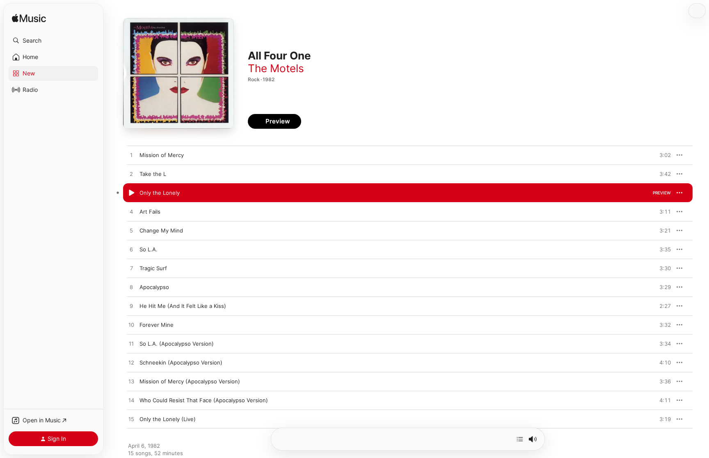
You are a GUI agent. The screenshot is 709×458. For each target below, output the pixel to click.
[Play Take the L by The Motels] (131, 174)
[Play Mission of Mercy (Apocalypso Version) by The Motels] (131, 381)
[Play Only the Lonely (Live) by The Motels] (131, 419)
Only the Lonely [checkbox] (160, 192)
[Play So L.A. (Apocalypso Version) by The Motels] (131, 344)
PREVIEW (662, 155)
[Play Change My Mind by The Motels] (131, 231)
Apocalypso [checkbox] (154, 287)
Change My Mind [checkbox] (161, 230)
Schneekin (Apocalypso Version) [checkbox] (181, 362)
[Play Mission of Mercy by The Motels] (131, 155)
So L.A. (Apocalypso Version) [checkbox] (177, 343)
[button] (53, 41)
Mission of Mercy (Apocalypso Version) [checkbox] (190, 381)
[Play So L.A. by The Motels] (131, 249)
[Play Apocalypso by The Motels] (131, 287)
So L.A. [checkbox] (149, 249)
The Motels (276, 68)
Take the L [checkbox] (153, 174)
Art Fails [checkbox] (150, 211)
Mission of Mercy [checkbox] (162, 155)
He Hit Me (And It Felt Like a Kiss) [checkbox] (183, 306)
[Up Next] (520, 439)
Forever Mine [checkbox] (157, 324)
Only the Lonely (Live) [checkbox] (168, 419)
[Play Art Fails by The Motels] (131, 212)
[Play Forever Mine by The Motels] (131, 325)
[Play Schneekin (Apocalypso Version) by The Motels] (131, 363)
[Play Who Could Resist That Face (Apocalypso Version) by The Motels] (131, 400)
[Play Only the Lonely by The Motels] (131, 193)
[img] (29, 18)
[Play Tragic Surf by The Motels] (131, 268)
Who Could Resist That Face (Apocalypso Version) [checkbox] (204, 400)
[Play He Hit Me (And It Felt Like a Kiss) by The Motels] (131, 306)
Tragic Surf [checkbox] (153, 268)
